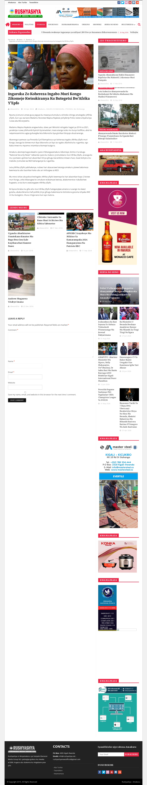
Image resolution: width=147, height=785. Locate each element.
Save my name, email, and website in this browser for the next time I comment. (42, 394)
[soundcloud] (137, 2)
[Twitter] (122, 2)
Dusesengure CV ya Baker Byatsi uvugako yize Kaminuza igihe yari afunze (129, 362)
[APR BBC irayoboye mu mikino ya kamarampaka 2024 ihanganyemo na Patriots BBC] (79, 221)
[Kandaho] (97, 12)
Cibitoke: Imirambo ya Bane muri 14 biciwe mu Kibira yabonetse (50, 220)
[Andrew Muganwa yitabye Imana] (21, 276)
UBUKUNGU (53, 25)
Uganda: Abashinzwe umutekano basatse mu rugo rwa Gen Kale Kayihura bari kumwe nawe (20, 239)
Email (11, 372)
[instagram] (133, 2)
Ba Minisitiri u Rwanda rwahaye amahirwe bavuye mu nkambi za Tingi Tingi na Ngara (129, 327)
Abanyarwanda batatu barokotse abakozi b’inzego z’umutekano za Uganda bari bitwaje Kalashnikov (117, 136)
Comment (13, 330)
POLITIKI (29, 25)
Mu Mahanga (79, 109)
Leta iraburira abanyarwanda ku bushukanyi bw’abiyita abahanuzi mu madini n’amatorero (115, 94)
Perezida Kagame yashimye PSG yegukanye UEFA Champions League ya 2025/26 (107, 394)
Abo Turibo (22, 2)
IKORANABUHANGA (70, 25)
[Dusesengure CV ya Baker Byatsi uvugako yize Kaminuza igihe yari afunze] (129, 348)
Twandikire (33, 2)
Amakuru (41, 109)
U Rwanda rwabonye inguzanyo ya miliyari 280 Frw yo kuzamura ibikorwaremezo (55, 32)
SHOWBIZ (97, 25)
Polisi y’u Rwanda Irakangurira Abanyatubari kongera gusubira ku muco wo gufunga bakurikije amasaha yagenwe (118, 293)
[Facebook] (118, 2)
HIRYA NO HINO (111, 25)
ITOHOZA (41, 25)
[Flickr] (126, 2)
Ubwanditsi (15, 109)
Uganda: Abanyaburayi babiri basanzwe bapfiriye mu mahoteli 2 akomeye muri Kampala (116, 77)
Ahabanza (12, 2)
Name (11, 361)
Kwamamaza (59, 774)
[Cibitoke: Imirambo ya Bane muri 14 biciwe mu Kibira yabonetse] (50, 213)
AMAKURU (16, 25)
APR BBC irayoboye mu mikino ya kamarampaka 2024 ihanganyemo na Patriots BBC (78, 239)
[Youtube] (130, 2)
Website (11, 382)
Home (7, 25)
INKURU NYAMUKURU (55, 109)
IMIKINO (86, 25)
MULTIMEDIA (127, 25)
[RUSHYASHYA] (25, 13)
